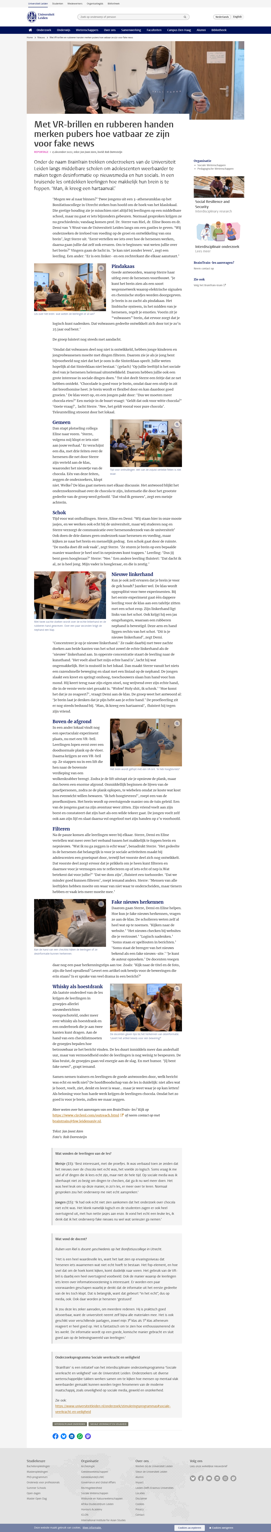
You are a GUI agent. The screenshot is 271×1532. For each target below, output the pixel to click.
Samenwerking (131, 30)
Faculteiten (154, 30)
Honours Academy (91, 1509)
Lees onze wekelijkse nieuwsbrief (208, 1466)
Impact (139, 1482)
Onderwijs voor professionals (43, 1482)
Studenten (57, 3)
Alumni (201, 30)
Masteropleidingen (37, 1472)
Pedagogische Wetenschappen (215, 169)
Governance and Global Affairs (98, 1482)
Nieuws (41, 37)
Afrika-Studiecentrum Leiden (97, 1504)
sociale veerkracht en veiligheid (108, 1424)
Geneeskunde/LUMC (92, 1477)
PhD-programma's (37, 1477)
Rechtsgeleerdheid (91, 1488)
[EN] (237, 17)
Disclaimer (141, 1498)
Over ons (110, 30)
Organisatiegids (95, 3)
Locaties (140, 1493)
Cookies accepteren (189, 1528)
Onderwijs (63, 30)
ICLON (84, 1515)
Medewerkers (74, 3)
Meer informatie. (92, 1527)
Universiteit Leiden (38, 3)
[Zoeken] (185, 17)
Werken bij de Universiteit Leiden (154, 1466)
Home (30, 37)
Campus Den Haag (179, 30)
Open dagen (34, 1493)
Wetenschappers (87, 30)
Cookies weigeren (222, 1528)
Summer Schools (36, 1488)
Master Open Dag (37, 1498)
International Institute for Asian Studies (103, 1520)
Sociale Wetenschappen (211, 165)
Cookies (140, 1504)
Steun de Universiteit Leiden (151, 1472)
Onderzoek (44, 30)
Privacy (140, 1509)
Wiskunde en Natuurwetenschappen (102, 1498)
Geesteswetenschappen (94, 1472)
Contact (140, 1515)
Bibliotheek (114, 3)
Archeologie (88, 1466)
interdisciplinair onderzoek (69, 1424)
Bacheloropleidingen (38, 1466)
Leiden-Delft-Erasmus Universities (154, 1488)
